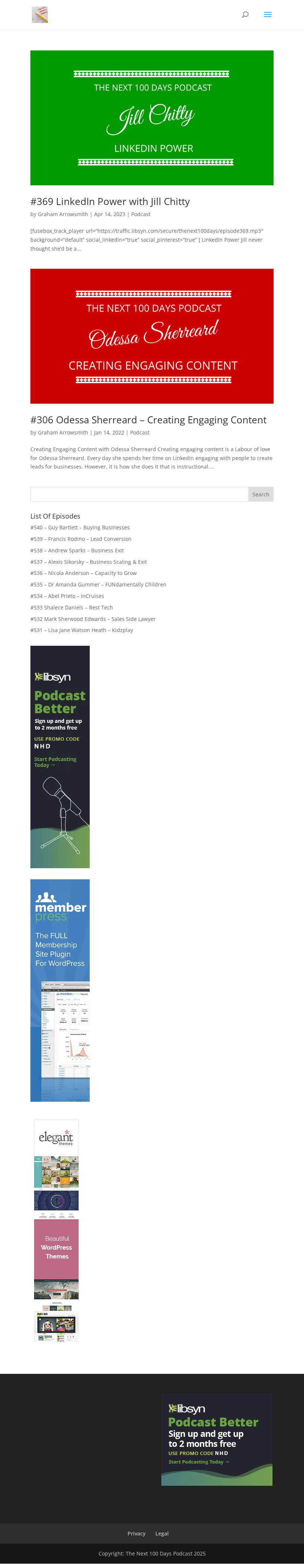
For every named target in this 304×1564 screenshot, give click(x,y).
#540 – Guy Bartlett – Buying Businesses (80, 527)
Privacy (137, 1533)
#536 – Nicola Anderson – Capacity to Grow (83, 572)
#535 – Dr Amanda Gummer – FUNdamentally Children (98, 584)
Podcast (141, 214)
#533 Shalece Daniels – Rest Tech (71, 607)
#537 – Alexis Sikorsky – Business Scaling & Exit (88, 561)
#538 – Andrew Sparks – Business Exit (77, 550)
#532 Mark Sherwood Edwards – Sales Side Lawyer (93, 618)
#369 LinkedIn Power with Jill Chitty (110, 201)
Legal (162, 1533)
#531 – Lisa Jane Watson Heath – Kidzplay (81, 630)
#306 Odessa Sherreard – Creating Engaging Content (148, 419)
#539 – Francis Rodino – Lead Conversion (81, 538)
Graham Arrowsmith (63, 214)
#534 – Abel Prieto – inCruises (67, 595)
